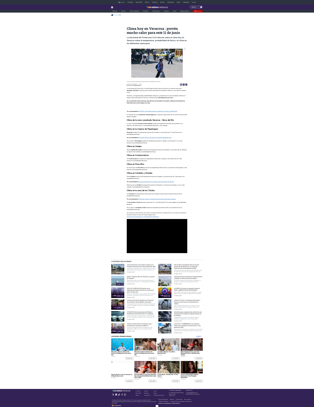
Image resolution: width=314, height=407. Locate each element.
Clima (174, 11)
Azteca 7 (147, 2)
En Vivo (198, 11)
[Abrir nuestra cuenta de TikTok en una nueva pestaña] (119, 395)
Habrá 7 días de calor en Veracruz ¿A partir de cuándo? (141, 277)
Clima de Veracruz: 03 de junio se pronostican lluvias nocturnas (157, 199)
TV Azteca (130, 2)
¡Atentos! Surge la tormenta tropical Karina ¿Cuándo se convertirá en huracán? (188, 277)
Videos (178, 2)
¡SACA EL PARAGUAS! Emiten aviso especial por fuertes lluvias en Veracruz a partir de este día (140, 290)
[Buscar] (201, 7)
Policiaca (166, 11)
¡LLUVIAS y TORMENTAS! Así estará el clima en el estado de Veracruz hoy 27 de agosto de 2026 (187, 325)
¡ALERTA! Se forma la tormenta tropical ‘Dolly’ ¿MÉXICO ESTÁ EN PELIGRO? (187, 289)
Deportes (154, 2)
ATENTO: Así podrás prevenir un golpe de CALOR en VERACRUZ (158, 111)
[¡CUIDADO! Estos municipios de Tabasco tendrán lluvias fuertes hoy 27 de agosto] (117, 316)
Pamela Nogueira (137, 85)
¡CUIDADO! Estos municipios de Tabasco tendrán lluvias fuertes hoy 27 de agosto (140, 313)
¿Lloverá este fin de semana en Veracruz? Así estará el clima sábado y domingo (140, 301)
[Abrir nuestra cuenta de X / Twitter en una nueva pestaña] (113, 395)
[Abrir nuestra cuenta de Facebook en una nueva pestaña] (122, 395)
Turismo (123, 11)
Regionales (186, 2)
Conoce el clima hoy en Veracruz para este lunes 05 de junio (156, 181)
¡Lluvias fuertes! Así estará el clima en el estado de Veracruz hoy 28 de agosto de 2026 (141, 265)
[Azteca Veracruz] (157, 7)
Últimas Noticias (184, 11)
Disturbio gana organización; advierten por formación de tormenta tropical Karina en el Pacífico (188, 313)
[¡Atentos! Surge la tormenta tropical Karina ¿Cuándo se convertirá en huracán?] (164, 281)
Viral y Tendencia (134, 11)
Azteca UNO (139, 2)
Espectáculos (156, 11)
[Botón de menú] (112, 7)
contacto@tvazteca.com (191, 392)
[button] (157, 406)
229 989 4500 (189, 394)
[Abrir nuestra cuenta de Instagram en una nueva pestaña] (116, 395)
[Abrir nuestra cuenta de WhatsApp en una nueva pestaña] (125, 395)
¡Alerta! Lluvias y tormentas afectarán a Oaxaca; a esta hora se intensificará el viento (187, 302)
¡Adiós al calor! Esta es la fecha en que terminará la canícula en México (139, 324)
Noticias (162, 2)
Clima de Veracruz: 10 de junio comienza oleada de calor (155, 137)
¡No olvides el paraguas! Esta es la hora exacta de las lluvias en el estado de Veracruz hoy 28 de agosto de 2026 (186, 266)
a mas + (194, 2)
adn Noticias (170, 2)
